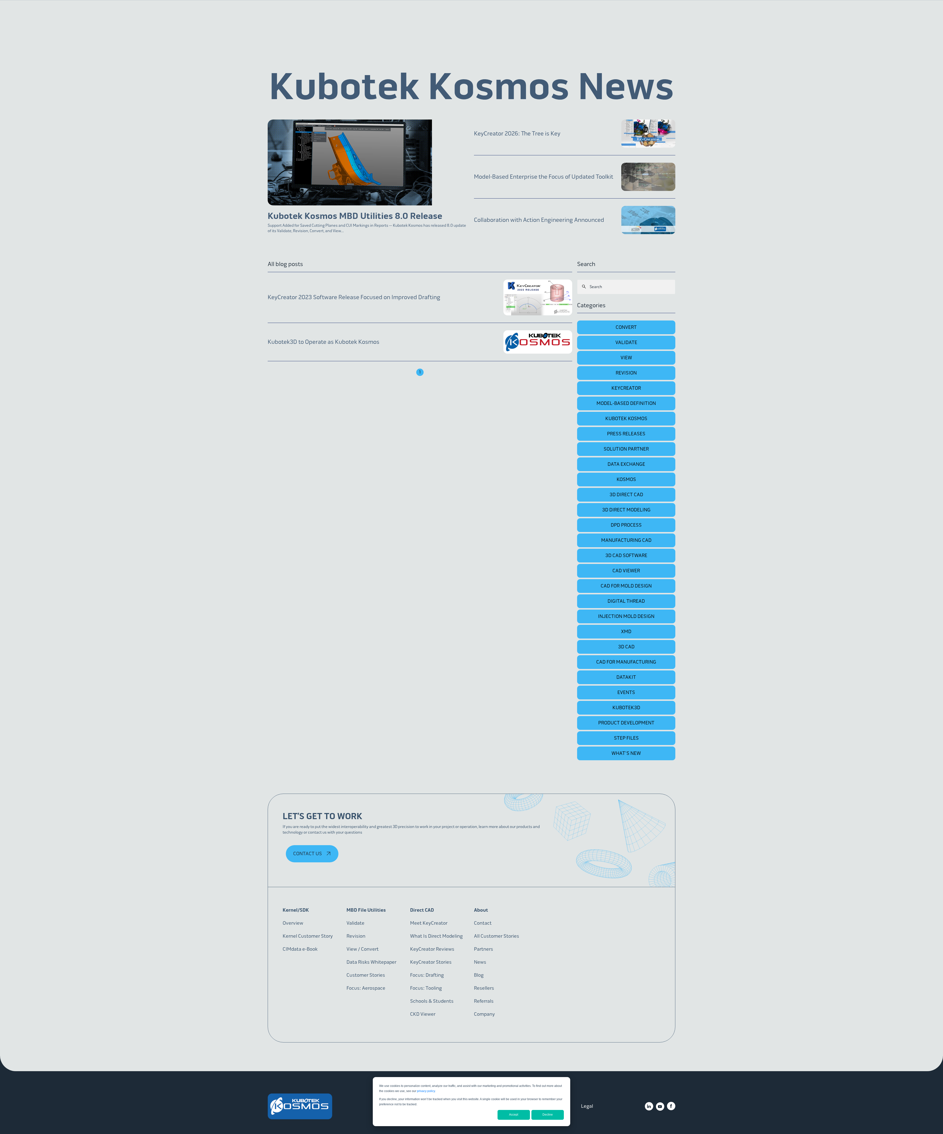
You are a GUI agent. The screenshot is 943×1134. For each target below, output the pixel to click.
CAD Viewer (626, 571)
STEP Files (626, 738)
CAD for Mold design (626, 586)
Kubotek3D (626, 707)
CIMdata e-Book (300, 949)
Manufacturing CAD (626, 540)
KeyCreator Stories (431, 962)
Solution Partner (626, 449)
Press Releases (626, 434)
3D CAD (626, 647)
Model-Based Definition (626, 403)
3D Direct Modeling (626, 510)
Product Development (626, 723)
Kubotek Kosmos (626, 418)
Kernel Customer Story (308, 936)
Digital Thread (626, 601)
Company (484, 1014)
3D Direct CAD (626, 494)
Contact (483, 923)
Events (626, 692)
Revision (626, 373)
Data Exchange (626, 464)
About (481, 910)
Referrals (484, 1001)
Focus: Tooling (426, 988)
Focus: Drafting (427, 975)
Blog (479, 975)
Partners (483, 949)
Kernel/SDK (296, 910)
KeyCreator (626, 388)
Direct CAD (422, 910)
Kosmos (626, 479)
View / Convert (363, 949)
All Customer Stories (496, 936)
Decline (547, 1114)
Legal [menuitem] (587, 1106)
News (480, 962)
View (626, 357)
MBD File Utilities (366, 910)
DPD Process (626, 525)
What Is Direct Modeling (436, 936)
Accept (513, 1114)
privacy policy (426, 1091)
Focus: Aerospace (366, 988)
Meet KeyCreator (428, 923)
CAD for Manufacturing (626, 662)
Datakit (626, 677)
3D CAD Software (626, 555)
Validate (626, 342)
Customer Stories (366, 975)
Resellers (484, 988)
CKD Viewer (422, 1014)
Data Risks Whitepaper (371, 962)
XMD (626, 631)
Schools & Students (432, 1001)
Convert (626, 327)
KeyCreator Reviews (432, 949)
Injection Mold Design (626, 616)
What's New (626, 753)
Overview (293, 923)
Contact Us (308, 853)
